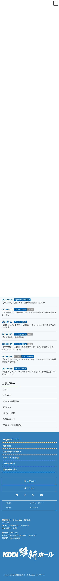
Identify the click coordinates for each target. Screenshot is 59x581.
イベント (17, 356)
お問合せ (31, 481)
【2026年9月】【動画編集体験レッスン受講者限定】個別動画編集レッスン (29, 313)
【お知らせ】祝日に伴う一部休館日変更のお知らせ (23, 302)
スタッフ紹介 (9, 463)
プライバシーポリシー (36, 503)
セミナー (31, 309)
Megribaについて (11, 439)
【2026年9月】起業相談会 (13, 337)
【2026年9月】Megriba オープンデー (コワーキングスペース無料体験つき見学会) (29, 360)
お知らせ (7, 395)
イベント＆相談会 (20, 309)
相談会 (30, 334)
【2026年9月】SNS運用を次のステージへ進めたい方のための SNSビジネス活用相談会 (27, 348)
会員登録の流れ (10, 469)
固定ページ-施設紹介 (12, 425)
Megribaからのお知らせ (22, 300)
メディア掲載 (9, 413)
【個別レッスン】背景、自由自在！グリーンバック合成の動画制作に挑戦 (29, 326)
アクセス (31, 488)
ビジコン (7, 407)
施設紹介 (7, 445)
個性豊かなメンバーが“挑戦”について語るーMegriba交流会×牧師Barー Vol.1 (28, 373)
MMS (5, 389)
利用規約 (8, 503)
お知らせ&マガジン (12, 451)
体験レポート (9, 419)
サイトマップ (34, 508)
